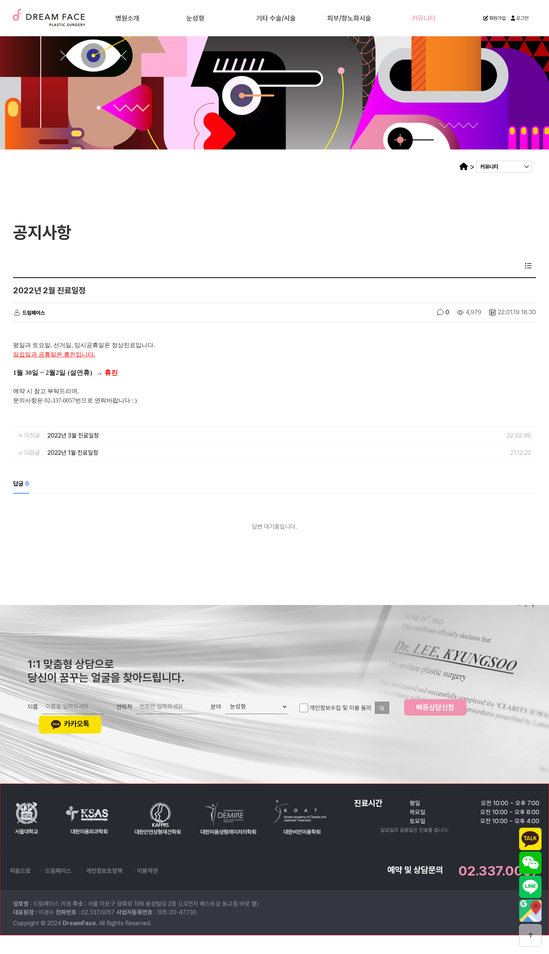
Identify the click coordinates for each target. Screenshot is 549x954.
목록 (528, 266)
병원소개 (127, 17)
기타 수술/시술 (276, 17)
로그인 (521, 18)
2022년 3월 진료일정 (73, 435)
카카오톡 (75, 723)
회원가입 (497, 18)
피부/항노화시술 (349, 17)
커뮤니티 (423, 17)
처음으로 (20, 870)
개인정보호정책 (104, 870)
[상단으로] (530, 935)
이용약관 (147, 870)
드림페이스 (63, 17)
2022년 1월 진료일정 (72, 452)
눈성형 (195, 17)
